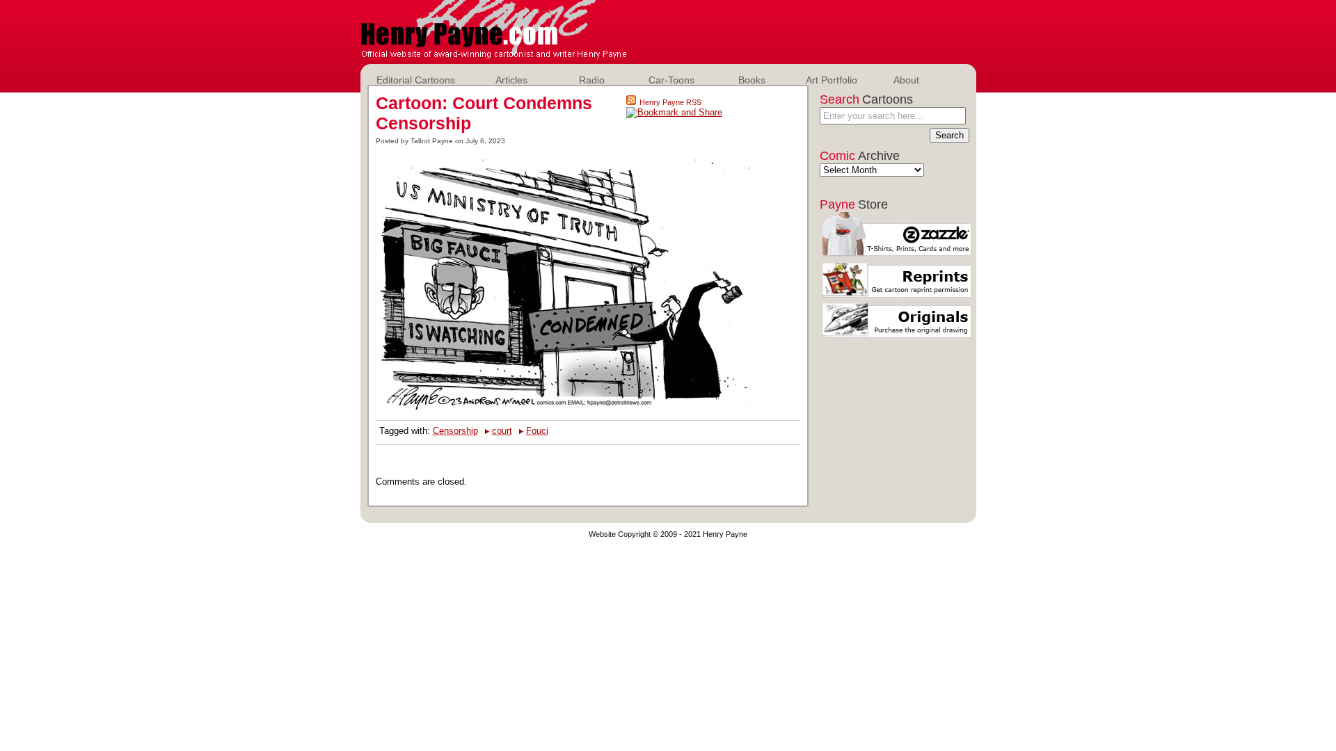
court (502, 431)
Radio (592, 80)
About (906, 80)
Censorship (455, 431)
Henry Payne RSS (670, 102)
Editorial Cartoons (415, 80)
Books (751, 80)
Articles (511, 80)
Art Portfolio (831, 80)
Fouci (537, 431)
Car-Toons (671, 80)
